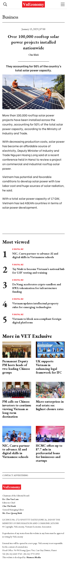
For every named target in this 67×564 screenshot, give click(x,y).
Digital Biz (19, 249)
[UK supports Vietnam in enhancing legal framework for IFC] (50, 349)
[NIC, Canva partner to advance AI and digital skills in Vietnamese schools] (16, 433)
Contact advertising (15, 475)
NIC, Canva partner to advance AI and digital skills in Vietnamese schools (35, 255)
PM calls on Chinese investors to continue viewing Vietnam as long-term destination (16, 409)
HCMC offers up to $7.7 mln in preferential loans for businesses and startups (49, 453)
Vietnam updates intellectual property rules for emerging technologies (35, 305)
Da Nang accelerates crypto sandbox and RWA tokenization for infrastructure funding (36, 287)
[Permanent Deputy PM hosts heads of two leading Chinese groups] (16, 349)
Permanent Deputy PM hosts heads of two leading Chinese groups (16, 366)
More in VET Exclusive (27, 336)
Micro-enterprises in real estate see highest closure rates (50, 405)
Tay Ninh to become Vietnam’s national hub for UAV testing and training (38, 270)
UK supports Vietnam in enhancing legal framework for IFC (49, 366)
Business (10, 17)
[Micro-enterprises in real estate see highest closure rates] (50, 389)
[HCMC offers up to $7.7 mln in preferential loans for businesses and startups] (50, 433)
